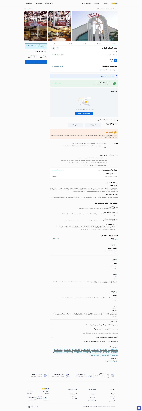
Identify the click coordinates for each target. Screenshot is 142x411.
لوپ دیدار (107, 352)
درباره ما (113, 394)
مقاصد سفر (93, 394)
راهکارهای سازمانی (92, 400)
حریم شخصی (93, 397)
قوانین (84, 44)
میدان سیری (115, 355)
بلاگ (114, 398)
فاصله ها (69, 44)
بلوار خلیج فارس (114, 349)
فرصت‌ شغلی (112, 401)
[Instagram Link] (37, 406)
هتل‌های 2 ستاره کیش (112, 361)
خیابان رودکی (59, 349)
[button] (84, 325)
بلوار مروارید (77, 349)
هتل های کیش (109, 8)
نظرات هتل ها (74, 396)
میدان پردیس (59, 352)
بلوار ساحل (95, 349)
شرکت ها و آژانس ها (86, 3)
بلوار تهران (104, 349)
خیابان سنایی (86, 349)
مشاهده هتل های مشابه (84, 113)
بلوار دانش (115, 352)
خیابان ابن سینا (95, 355)
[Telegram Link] (34, 406)
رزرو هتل (116, 8)
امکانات (114, 44)
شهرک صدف (79, 352)
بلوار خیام (68, 349)
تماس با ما (112, 396)
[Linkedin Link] (28, 406)
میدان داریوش (69, 352)
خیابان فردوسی (97, 352)
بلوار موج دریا (105, 355)
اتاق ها (99, 44)
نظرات (54, 44)
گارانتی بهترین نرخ (73, 394)
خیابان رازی (88, 352)
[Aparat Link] (31, 406)
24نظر (112, 61)
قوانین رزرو (74, 398)
